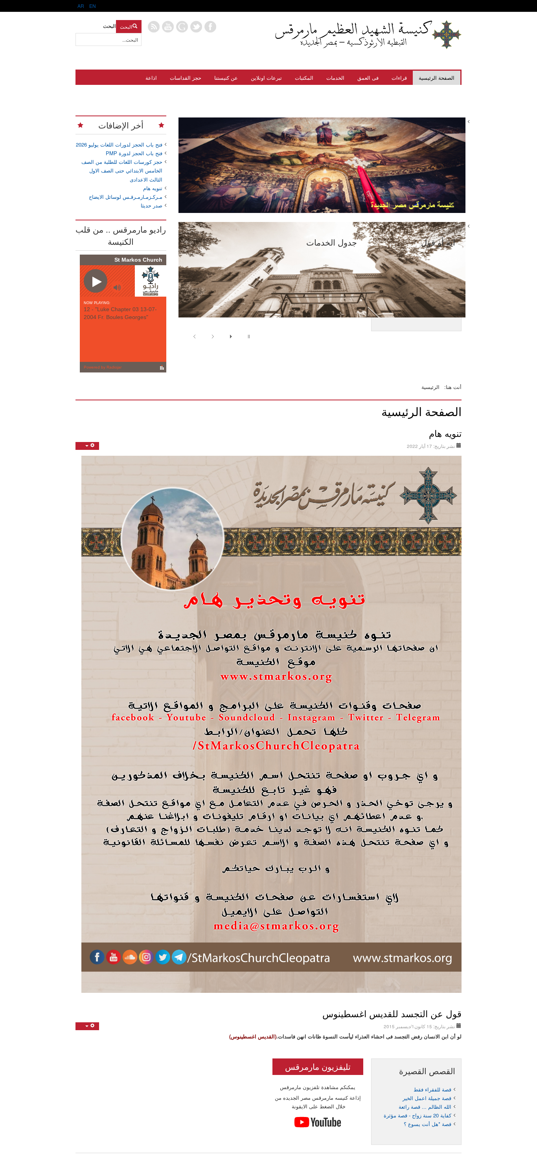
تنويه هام (445, 433)
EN (92, 5)
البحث (126, 26)
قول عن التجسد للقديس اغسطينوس (392, 1013)
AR (80, 5)
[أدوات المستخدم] (87, 446)
